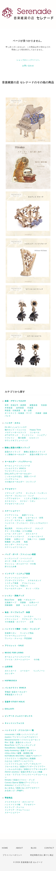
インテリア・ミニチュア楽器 (17, 574)
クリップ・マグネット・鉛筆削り (19, 520)
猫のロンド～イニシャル (15, 430)
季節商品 (9, 798)
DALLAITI (9, 709)
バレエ (8, 416)
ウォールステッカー (13, 588)
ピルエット (34, 438)
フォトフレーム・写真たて (16, 586)
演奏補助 (9, 605)
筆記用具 (9, 528)
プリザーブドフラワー (14, 580)
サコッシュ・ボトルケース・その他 (20, 564)
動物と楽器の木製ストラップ (17, 448)
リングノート (39, 671)
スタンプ (39, 528)
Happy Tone (35, 430)
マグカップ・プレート (31, 619)
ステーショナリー (12, 511)
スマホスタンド (34, 580)
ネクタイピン (10, 501)
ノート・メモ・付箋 (13, 518)
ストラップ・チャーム (14, 807)
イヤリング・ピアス (13, 493)
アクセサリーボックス (14, 504)
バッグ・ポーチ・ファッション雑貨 (20, 554)
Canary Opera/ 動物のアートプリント (22, 783)
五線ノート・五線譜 (36, 539)
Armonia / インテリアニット (17, 785)
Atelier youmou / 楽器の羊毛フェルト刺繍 (23, 772)
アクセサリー (10, 489)
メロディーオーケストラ (15, 432)
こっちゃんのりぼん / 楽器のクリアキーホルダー (26, 769)
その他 (36, 659)
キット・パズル (32, 588)
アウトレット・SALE (14, 646)
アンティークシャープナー (16, 578)
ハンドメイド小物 (12, 805)
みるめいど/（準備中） (15, 791)
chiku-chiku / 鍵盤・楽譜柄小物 (19, 753)
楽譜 (18, 605)
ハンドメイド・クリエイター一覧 (19, 730)
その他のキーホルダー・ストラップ (20, 482)
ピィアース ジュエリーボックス (19, 716)
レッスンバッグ (30, 605)
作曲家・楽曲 (41, 413)
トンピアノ (42, 435)
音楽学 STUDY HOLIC (15, 702)
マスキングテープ (24, 528)
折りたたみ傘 (10, 566)
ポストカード (31, 534)
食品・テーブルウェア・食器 (17, 612)
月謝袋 (8, 539)
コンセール (34, 432)
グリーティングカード (14, 536)
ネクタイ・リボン (28, 501)
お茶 (32, 622)
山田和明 (9, 667)
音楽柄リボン (10, 633)
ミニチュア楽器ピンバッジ (35, 498)
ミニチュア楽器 (11, 583)
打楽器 (30, 408)
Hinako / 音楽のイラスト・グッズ (20, 780)
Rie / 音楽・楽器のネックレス (18, 742)
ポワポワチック (11, 435)
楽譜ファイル (28, 515)
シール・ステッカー (13, 534)
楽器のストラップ (12, 452)
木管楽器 (9, 408)
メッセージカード (35, 536)
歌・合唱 (28, 410)
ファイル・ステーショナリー (17, 659)
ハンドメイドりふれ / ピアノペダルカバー (23, 764)
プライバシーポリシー (12, 855)
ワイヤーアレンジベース (15, 636)
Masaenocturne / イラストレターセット (23, 740)
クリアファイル (11, 515)
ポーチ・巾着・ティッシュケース (19, 561)
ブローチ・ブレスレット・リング (19, 496)
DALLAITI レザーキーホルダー (18, 474)
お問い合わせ (28, 66)
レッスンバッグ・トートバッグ (18, 558)
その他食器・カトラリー (15, 622)
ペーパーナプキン (12, 616)
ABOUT (19, 848)
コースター (29, 616)
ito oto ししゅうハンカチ (16, 427)
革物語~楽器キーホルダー (16, 692)
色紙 (26, 542)
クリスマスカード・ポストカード (19, 802)
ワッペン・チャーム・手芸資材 (18, 638)
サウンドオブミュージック (16, 440)
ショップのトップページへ (28, 60)
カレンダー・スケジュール (16, 544)
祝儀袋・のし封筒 (12, 542)
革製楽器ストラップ (13, 695)
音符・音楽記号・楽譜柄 (15, 405)
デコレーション (29, 583)
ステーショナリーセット (15, 547)
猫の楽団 (22, 438)
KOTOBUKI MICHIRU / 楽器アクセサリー (23, 756)
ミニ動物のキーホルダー (15, 454)
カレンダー (9, 673)
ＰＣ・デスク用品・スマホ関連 (18, 531)
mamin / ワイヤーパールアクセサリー (21, 737)
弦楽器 (44, 405)
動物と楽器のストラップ (34, 452)
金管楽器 (20, 408)
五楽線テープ (10, 602)
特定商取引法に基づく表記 (41, 855)
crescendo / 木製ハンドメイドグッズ (21, 734)
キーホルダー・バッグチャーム (18, 462)
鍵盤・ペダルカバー (26, 600)
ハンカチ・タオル (12, 423)
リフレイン (9, 438)
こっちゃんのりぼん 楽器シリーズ (20, 476)
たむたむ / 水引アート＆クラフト (19, 761)
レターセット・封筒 (34, 518)
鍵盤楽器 (33, 405)
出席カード (19, 539)
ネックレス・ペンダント (36, 493)
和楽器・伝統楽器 (12, 410)
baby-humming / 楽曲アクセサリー (20, 750)
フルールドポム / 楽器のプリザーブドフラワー (25, 766)
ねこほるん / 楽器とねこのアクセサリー (22, 788)
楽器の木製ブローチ (38, 454)
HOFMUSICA (11, 681)
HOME (5, 848)
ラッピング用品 (27, 633)
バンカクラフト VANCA (15, 468)
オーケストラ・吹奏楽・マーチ (18, 413)
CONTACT (49, 848)
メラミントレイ (11, 619)
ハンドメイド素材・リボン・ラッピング (22, 629)
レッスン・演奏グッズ (14, 596)
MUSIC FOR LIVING (14, 653)
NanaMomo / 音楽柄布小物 (17, 748)
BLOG (33, 848)
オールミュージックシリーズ (17, 466)
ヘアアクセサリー (12, 498)
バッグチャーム (11, 479)
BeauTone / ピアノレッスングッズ (20, 745)
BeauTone (9, 600)
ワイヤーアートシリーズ (15, 471)
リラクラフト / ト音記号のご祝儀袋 (20, 758)
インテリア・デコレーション (17, 810)
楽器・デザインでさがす (15, 401)
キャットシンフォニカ (14, 723)
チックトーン (28, 435)
